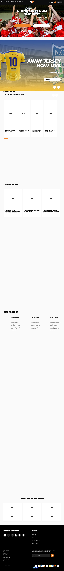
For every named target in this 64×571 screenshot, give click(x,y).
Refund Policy (6, 560)
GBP (60, 2)
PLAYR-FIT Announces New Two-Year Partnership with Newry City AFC (32, 211)
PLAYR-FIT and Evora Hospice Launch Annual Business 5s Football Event (50, 211)
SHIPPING (5, 553)
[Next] (56, 95)
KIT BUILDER (34, 541)
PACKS (33, 537)
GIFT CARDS (34, 532)
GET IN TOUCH (35, 543)
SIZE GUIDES (6, 550)
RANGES (34, 535)
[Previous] (53, 95)
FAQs (4, 551)
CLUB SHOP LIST (35, 538)
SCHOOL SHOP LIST (36, 540)
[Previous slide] (54, 87)
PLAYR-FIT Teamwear (9, 565)
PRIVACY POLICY (6, 557)
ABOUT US (34, 534)
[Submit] (52, 555)
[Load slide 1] (6, 87)
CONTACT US (6, 559)
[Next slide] (58, 87)
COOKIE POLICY (6, 556)
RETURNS (5, 554)
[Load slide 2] (10, 87)
